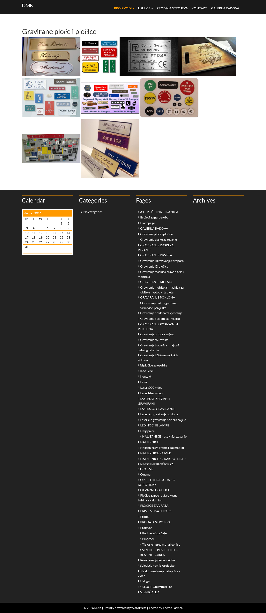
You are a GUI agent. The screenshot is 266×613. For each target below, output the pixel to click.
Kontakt (199, 8)
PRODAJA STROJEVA (172, 8)
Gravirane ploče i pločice (156, 234)
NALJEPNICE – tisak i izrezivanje (164, 436)
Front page (147, 223)
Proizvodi (123, 8)
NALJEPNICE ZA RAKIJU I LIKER (163, 459)
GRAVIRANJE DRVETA (156, 255)
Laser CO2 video (151, 387)
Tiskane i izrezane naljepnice (161, 544)
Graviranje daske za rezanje (158, 239)
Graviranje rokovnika (154, 340)
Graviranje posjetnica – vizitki (160, 318)
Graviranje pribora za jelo (157, 334)
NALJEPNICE (149, 442)
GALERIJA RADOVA (225, 8)
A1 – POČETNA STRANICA (159, 212)
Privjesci (148, 539)
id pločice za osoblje (153, 365)
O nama (145, 474)
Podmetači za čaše (154, 533)
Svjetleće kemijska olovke (157, 565)
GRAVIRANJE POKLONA (157, 297)
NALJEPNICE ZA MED (155, 453)
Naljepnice (147, 431)
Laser (143, 382)
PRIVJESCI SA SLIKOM (156, 511)
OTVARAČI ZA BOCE (155, 490)
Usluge (144, 8)
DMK (27, 5)
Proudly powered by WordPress (125, 607)
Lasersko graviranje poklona (159, 414)
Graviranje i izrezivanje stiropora (162, 260)
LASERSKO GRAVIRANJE (157, 408)
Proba (144, 516)
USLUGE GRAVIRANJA (156, 586)
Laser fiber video (151, 393)
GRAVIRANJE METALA (156, 282)
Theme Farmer (172, 607)
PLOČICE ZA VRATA (154, 505)
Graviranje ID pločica (154, 266)
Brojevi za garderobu (154, 217)
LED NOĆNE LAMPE (154, 425)
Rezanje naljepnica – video (157, 560)
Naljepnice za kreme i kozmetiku (162, 447)
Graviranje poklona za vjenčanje (161, 313)
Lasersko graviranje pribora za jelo (163, 420)
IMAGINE (147, 371)
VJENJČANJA (149, 592)
